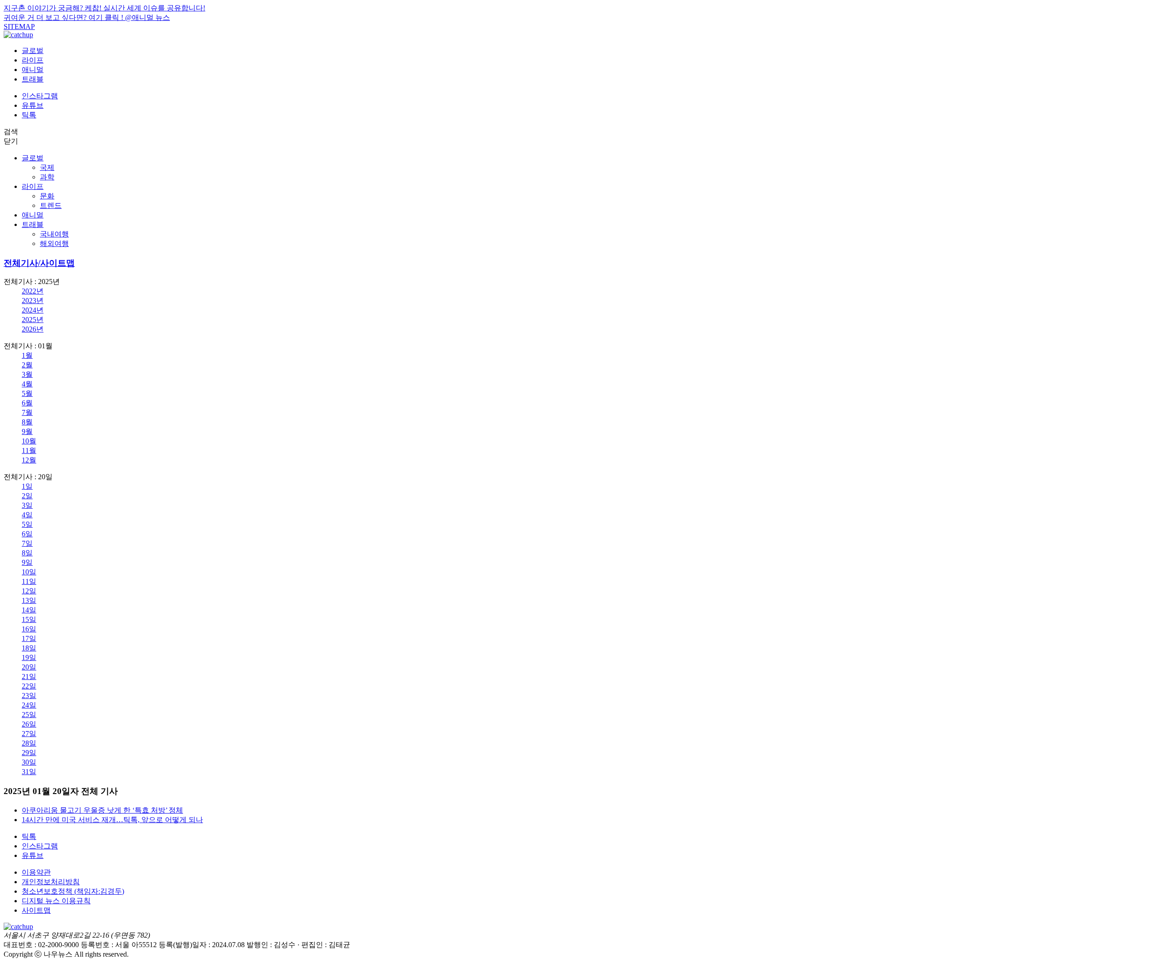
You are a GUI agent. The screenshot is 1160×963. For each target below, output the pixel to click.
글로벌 (33, 50)
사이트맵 (36, 910)
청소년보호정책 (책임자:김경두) (73, 891)
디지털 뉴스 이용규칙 (56, 901)
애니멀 (33, 69)
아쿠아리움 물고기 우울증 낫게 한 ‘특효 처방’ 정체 (102, 810)
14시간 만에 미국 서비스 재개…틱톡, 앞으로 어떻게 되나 (112, 819)
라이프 (33, 60)
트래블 (33, 79)
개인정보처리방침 (51, 882)
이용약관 (36, 872)
